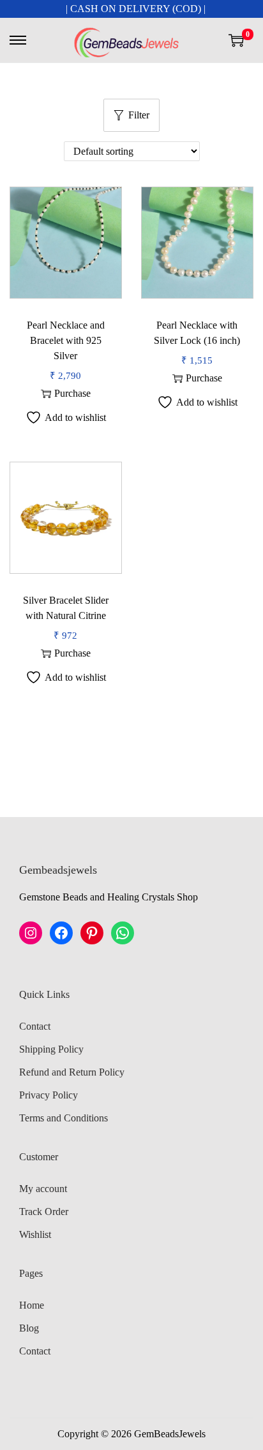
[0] (236, 40)
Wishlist (35, 1234)
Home (31, 1305)
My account (43, 1188)
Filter (138, 115)
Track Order (43, 1211)
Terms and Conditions (63, 1117)
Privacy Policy (48, 1095)
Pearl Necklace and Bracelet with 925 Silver (66, 340)
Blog (29, 1328)
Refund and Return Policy (71, 1072)
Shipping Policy (51, 1049)
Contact (34, 1026)
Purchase (72, 393)
